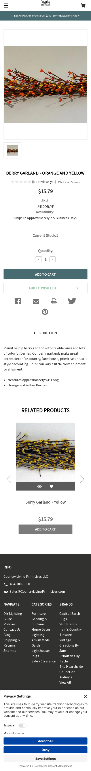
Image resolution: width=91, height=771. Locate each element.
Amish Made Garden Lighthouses (41, 645)
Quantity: (45, 250)
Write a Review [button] (69, 182)
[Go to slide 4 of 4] (8, 479)
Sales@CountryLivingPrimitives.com (37, 591)
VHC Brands (68, 624)
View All (65, 682)
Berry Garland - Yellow (45, 502)
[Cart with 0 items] (83, 5)
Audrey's (65, 677)
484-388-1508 (20, 584)
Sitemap (10, 650)
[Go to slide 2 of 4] (82, 479)
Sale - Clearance (44, 661)
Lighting (38, 634)
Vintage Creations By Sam (69, 645)
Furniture (39, 613)
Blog (7, 634)
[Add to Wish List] (51, 487)
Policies (9, 624)
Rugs (35, 656)
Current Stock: (45, 235)
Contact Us (12, 629)
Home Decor (41, 629)
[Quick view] (39, 487)
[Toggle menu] (5, 5)
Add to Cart (45, 529)
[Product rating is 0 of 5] (21, 181)
